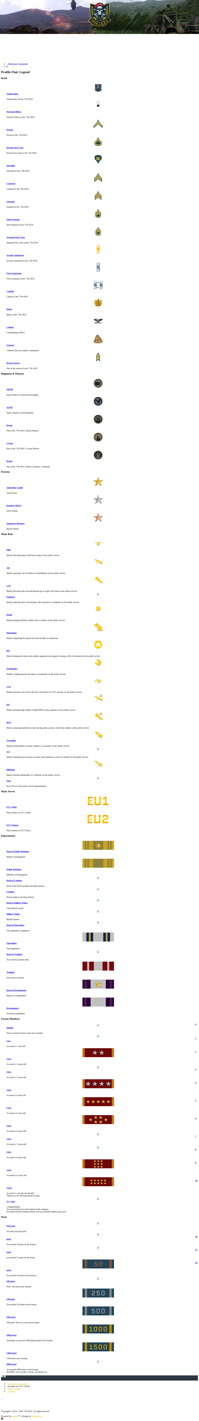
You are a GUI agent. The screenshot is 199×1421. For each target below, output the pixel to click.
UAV (8, 687)
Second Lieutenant (15, 255)
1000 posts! (11, 1335)
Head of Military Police (17, 903)
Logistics (10, 892)
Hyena (9, 425)
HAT (8, 722)
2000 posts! (11, 1364)
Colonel (10, 327)
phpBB (15, 1416)
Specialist (10, 165)
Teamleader (11, 669)
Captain (10, 291)
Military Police (13, 914)
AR (8, 568)
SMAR (9, 389)
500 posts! (11, 1317)
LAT (8, 586)
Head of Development (16, 990)
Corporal (10, 183)
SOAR (9, 407)
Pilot (8, 550)
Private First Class (14, 148)
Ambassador (12, 94)
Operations (11, 943)
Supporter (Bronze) (15, 523)
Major (9, 309)
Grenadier (11, 740)
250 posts (10, 1299)
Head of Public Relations (17, 851)
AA (8, 752)
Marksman (11, 633)
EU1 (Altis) (11, 807)
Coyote (9, 443)
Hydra (9, 461)
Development (12, 1008)
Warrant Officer (13, 112)
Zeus (8, 781)
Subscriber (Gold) (14, 488)
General (10, 345)
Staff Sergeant (12, 219)
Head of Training (14, 954)
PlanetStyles (37, 1416)
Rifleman (10, 770)
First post (10, 1226)
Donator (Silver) (13, 505)
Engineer (10, 597)
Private (9, 130)
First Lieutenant (13, 273)
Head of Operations (15, 925)
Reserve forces (13, 363)
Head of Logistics (14, 880)
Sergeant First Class (15, 237)
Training (10, 972)
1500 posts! (11, 1353)
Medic (9, 615)
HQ (8, 651)
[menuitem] (7, 66)
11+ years (10, 1201)
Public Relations (13, 869)
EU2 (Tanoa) (12, 825)
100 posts (10, 1281)
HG (8, 705)
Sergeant (10, 201)
